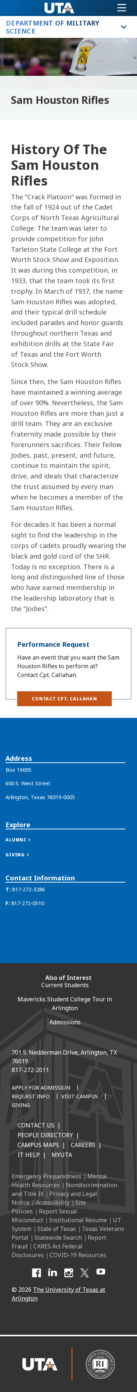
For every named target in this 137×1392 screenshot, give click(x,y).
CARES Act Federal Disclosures (47, 1250)
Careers (83, 1145)
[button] (64, 698)
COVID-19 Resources (78, 1255)
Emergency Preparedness (46, 1176)
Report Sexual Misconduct (44, 1215)
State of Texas (56, 1229)
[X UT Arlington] (84, 1272)
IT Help (29, 1155)
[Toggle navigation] (122, 8)
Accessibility (52, 1203)
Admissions (65, 1022)
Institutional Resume (78, 1220)
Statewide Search (58, 1237)
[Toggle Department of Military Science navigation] (123, 26)
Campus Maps (38, 1145)
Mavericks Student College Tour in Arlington (65, 1003)
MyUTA (62, 1155)
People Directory (45, 1135)
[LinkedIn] (52, 1272)
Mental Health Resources (59, 1180)
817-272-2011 (30, 1070)
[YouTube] (100, 1272)
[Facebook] (36, 1272)
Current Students (65, 985)
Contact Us (36, 1125)
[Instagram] (68, 1272)
